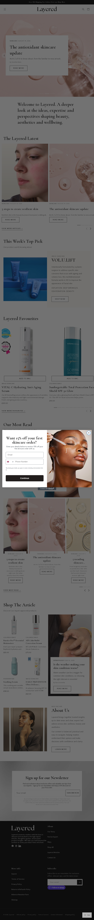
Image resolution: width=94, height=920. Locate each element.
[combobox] (10, 461)
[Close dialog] (89, 433)
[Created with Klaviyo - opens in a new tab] (47, 488)
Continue (24, 478)
